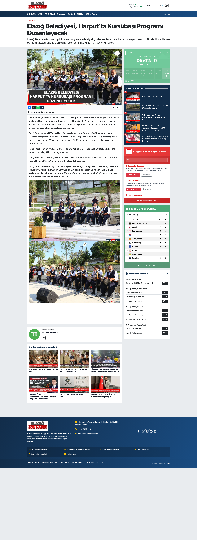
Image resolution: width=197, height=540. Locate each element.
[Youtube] (151, 431)
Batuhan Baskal (35, 112)
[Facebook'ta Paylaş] (29, 107)
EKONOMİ (61, 14)
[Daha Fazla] (42, 107)
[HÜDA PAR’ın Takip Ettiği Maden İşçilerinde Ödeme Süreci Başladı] (105, 359)
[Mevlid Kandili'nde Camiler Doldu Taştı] (43, 359)
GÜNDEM (31, 14)
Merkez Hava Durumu (40, 449)
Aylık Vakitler (131, 81)
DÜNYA (81, 462)
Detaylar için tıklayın (146, 265)
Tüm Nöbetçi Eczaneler (147, 200)
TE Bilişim (166, 463)
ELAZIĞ (74, 462)
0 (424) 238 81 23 (85, 429)
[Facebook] (138, 431)
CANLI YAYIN (91, 14)
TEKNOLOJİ (49, 14)
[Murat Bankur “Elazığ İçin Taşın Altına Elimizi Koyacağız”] (105, 384)
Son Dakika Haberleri (39, 454)
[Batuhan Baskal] (34, 334)
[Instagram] (147, 431)
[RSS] (155, 431)
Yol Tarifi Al (147, 174)
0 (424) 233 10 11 (134, 174)
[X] (143, 431)
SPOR (40, 14)
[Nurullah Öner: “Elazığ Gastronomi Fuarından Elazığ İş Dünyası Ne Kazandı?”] (43, 384)
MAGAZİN (99, 462)
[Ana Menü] (168, 14)
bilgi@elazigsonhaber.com (88, 433)
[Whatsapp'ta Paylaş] (38, 107)
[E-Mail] (44, 338)
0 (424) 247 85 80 (134, 189)
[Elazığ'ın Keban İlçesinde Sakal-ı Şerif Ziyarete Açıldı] (74, 359)
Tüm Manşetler (143, 449)
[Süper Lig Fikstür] (167, 274)
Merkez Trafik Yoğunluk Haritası (78, 449)
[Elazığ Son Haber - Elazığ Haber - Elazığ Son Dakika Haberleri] (37, 5)
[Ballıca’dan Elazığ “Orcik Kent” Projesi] (74, 384)
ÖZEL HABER (89, 462)
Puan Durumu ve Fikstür (110, 449)
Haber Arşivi (71, 454)
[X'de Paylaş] (34, 107)
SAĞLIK (71, 14)
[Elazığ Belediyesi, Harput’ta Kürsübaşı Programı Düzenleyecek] (74, 77)
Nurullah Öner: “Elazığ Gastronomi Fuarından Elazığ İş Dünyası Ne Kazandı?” (42, 397)
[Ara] (165, 14)
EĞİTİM (80, 14)
